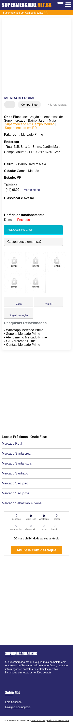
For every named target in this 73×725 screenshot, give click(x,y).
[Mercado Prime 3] (57, 271)
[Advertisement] (36, 57)
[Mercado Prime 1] (14, 271)
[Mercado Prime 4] (14, 292)
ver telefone (32, 189)
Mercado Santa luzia (16, 463)
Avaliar (48, 304)
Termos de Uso (38, 720)
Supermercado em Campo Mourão (30, 124)
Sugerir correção (18, 315)
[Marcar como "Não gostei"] (12, 104)
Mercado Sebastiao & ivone (22, 503)
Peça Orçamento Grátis (19, 229)
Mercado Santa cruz (16, 453)
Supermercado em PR (21, 128)
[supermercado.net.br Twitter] (8, 675)
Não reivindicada (57, 104)
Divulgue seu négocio (17, 707)
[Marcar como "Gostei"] (7, 104)
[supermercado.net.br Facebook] (6, 675)
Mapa (18, 304)
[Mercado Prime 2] (36, 271)
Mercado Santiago (15, 473)
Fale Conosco (13, 701)
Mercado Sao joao (15, 483)
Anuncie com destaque (36, 550)
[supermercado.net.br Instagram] (10, 675)
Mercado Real (12, 443)
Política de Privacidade (58, 720)
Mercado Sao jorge (15, 493)
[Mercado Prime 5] (36, 292)
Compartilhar (29, 104)
